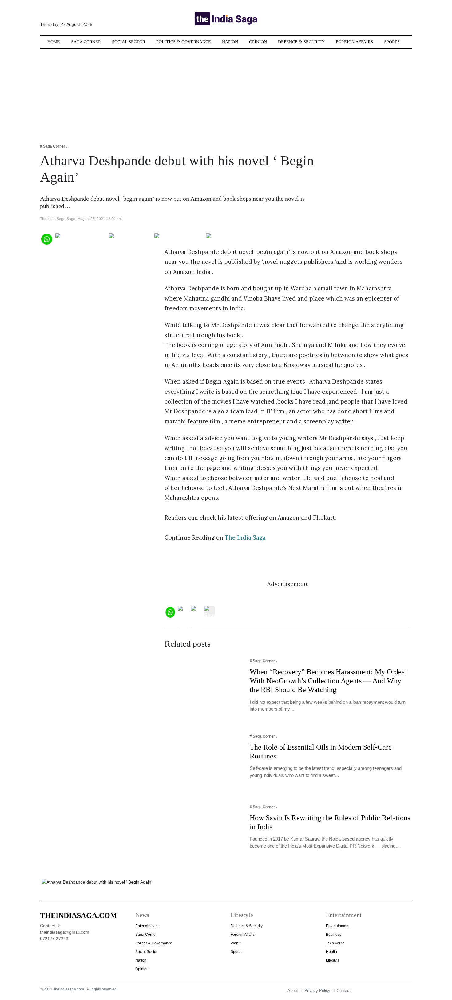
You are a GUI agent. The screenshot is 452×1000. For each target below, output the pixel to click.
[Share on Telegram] (178, 238)
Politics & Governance (183, 42)
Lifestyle (333, 960)
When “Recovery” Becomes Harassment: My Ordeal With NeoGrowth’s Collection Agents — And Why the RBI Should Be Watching (328, 681)
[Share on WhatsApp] (46, 238)
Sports (392, 42)
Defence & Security (301, 42)
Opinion (258, 42)
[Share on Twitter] (130, 238)
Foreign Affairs (354, 42)
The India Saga (245, 537)
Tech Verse (335, 943)
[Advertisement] (226, 92)
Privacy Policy (317, 990)
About (292, 990)
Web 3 (236, 943)
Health (331, 952)
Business (333, 934)
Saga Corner (86, 42)
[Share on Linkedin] (230, 238)
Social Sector (128, 42)
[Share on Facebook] (80, 238)
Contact (344, 990)
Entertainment (147, 926)
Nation (230, 42)
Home (53, 42)
